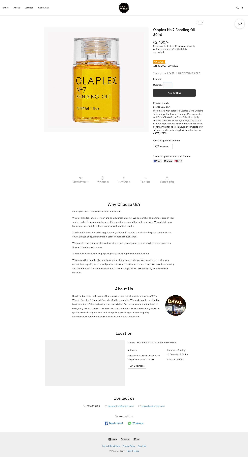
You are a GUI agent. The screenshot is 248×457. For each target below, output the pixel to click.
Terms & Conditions (111, 446)
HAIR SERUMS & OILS (189, 73)
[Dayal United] (124, 7)
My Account (102, 181)
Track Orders (124, 181)
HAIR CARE (168, 73)
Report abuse (133, 451)
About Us (142, 446)
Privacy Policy (129, 446)
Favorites (145, 181)
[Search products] (239, 23)
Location (29, 7)
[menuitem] (198, 22)
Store (6, 7)
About (16, 7)
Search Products (81, 181)
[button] (163, 146)
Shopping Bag (167, 181)
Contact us (44, 7)
